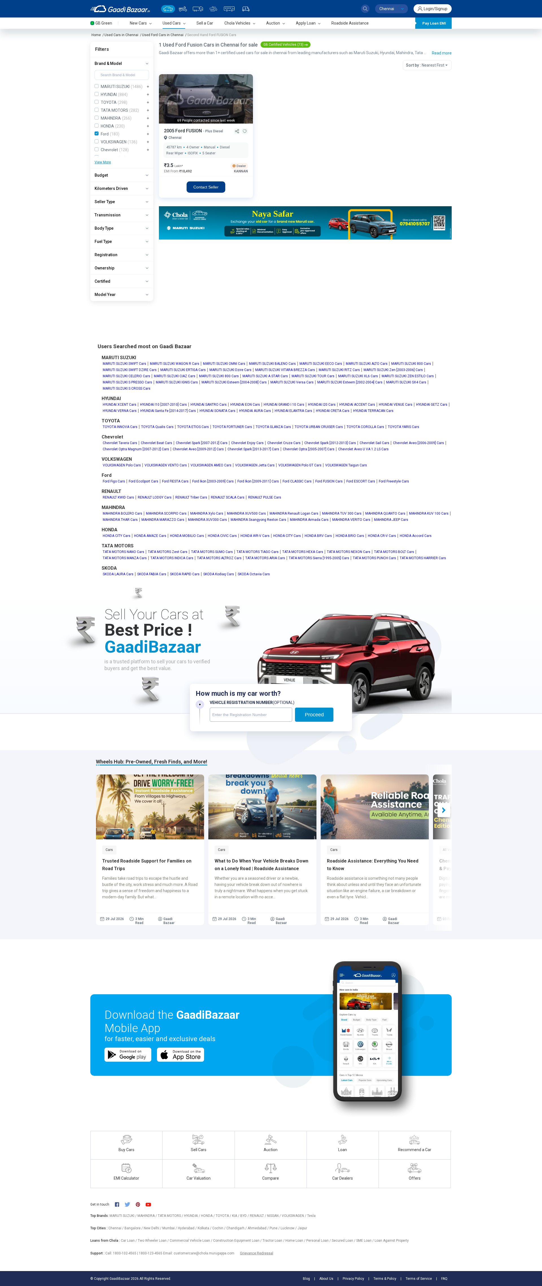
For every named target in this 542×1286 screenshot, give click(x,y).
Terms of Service (419, 1279)
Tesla (311, 1216)
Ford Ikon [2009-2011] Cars (258, 481)
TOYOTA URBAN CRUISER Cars (319, 427)
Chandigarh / (237, 1228)
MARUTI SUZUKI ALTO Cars (367, 364)
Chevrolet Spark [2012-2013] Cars (330, 443)
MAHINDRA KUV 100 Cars (429, 513)
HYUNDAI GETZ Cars (431, 405)
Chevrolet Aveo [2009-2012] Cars (198, 449)
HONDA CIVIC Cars (222, 536)
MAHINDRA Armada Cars (309, 520)
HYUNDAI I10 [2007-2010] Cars (163, 405)
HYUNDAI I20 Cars (322, 405)
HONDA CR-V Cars (382, 536)
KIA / (236, 1216)
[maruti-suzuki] (305, 222)
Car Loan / (129, 1241)
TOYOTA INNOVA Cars (120, 427)
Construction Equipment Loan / (238, 1241)
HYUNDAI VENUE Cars (395, 405)
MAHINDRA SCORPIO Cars (166, 513)
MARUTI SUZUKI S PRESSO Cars (127, 382)
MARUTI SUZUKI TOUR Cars (313, 376)
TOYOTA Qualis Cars (157, 427)
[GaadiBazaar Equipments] (213, 9)
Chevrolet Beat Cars (156, 443)
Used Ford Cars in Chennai (162, 35)
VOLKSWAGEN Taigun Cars (346, 465)
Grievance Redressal (256, 1253)
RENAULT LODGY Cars (155, 497)
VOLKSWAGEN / (294, 1216)
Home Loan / (295, 1241)
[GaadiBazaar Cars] (168, 9)
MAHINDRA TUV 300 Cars (342, 513)
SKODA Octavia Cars (254, 574)
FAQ (444, 1279)
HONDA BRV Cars (318, 536)
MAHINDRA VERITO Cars (351, 520)
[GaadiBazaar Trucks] (198, 9)
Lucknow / (289, 1228)
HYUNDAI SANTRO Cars (209, 405)
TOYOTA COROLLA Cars (365, 427)
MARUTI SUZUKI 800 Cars (411, 364)
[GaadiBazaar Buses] (229, 9)
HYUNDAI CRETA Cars (332, 411)
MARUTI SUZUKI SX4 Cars (406, 382)
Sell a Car (204, 23)
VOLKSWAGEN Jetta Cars (255, 465)
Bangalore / (134, 1228)
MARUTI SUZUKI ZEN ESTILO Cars (408, 376)
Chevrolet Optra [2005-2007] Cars (309, 449)
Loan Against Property (392, 1241)
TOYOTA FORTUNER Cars (232, 427)
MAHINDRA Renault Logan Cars (294, 513)
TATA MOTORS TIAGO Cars (258, 552)
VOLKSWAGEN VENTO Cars (166, 465)
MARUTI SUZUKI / (123, 1216)
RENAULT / (258, 1216)
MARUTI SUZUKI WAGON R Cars (174, 364)
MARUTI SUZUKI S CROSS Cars (126, 388)
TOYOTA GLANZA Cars (273, 427)
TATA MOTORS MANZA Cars (125, 558)
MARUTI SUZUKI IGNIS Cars (177, 382)
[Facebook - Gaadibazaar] (120, 1204)
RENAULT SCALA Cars (227, 497)
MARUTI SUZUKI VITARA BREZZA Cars (285, 370)
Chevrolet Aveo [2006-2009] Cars (418, 443)
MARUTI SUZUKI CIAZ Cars (174, 376)
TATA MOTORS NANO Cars (123, 552)
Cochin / (219, 1228)
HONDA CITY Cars (116, 536)
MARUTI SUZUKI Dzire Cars (230, 370)
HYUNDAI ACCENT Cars (357, 405)
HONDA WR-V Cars (255, 536)
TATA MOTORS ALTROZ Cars (219, 558)
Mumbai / (170, 1228)
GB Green (103, 23)
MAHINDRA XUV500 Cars (246, 513)
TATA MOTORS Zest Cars (167, 552)
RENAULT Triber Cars (191, 497)
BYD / (245, 1216)
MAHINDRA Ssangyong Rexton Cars (258, 520)
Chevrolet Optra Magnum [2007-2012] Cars (136, 449)
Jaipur (302, 1228)
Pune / (275, 1228)
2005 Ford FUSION (183, 130)
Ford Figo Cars (114, 481)
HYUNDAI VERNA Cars (120, 411)
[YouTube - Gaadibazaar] (151, 1204)
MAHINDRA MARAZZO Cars (162, 520)
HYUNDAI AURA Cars (255, 411)
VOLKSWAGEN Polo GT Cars (300, 465)
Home (96, 35)
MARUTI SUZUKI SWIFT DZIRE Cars (130, 370)
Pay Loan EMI (434, 23)
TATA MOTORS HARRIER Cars (423, 558)
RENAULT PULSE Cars (264, 497)
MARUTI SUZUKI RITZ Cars (339, 370)
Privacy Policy (353, 1279)
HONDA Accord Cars (416, 536)
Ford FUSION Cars (329, 481)
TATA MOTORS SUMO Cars (212, 552)
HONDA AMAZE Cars (150, 536)
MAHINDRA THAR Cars (120, 520)
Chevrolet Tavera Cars (120, 443)
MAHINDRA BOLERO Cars (122, 513)
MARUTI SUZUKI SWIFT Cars (124, 364)
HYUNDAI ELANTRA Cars (293, 411)
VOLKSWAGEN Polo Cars (122, 465)
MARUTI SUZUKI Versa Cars (292, 382)
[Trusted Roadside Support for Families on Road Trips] (150, 806)
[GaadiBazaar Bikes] (182, 9)
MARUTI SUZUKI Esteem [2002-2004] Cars (350, 382)
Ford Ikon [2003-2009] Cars (213, 481)
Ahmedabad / (259, 1228)
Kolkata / (205, 1228)
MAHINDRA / (147, 1216)
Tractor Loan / (274, 1241)
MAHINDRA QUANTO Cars (385, 513)
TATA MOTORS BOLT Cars (394, 552)
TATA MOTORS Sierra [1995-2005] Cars (319, 558)
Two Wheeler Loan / (154, 1241)
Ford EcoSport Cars (143, 481)
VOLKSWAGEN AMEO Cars (211, 465)
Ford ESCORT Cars (360, 481)
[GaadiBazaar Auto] (245, 9)
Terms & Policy (384, 1279)
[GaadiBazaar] (120, 8)
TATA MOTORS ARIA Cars (265, 558)
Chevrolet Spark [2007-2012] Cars (202, 443)
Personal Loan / (319, 1241)
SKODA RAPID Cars (185, 574)
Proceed (314, 714)
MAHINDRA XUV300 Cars (207, 520)
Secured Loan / (344, 1241)
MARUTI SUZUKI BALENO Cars (272, 364)
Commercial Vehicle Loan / (191, 1241)
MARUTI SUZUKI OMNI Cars (224, 364)
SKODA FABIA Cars (151, 574)
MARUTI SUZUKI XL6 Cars (358, 376)
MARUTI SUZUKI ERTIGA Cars (183, 370)
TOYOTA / (224, 1216)
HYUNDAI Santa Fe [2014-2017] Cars (168, 411)
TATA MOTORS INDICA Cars (171, 558)
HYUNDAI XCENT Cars (119, 405)
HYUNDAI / (192, 1216)
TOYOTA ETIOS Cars (193, 427)
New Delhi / (153, 1228)
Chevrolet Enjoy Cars (247, 443)
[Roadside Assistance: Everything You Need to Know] (375, 806)
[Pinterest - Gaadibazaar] (141, 1204)
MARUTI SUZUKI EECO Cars (321, 364)
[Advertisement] (305, 283)
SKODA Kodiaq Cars (218, 574)
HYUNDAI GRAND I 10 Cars (284, 405)
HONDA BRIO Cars (350, 536)
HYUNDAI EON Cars (245, 405)
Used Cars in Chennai (121, 35)
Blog (306, 1279)
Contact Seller (205, 187)
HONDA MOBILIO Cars (187, 536)
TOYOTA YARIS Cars (403, 427)
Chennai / (116, 1228)
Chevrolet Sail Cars (374, 443)
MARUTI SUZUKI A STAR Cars (265, 376)
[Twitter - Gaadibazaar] (130, 1204)
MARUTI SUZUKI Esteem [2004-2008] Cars (234, 382)
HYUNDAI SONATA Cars (217, 411)
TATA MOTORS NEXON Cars (348, 552)
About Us (326, 1279)
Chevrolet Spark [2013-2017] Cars (253, 449)
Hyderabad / (188, 1228)
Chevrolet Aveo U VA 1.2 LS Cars (363, 449)
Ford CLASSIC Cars (297, 481)
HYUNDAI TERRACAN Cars (373, 411)
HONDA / (208, 1216)
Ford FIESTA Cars (175, 481)
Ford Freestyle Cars (394, 481)
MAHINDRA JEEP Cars (391, 520)
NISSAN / (274, 1216)
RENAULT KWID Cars (118, 497)
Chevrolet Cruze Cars (284, 443)
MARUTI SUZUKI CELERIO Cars (126, 376)
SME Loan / (365, 1241)
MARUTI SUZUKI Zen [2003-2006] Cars (393, 370)
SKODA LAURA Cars (118, 574)
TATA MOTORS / (171, 1216)
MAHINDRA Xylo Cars (206, 513)
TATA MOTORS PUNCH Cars (374, 558)
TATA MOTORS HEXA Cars (302, 552)
